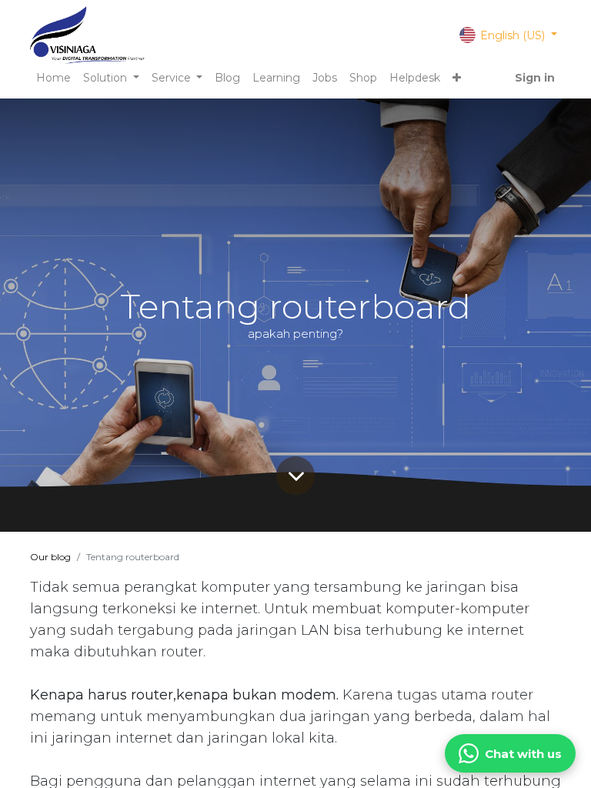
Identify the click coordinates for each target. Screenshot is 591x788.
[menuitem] (53, 78)
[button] (456, 78)
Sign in (535, 78)
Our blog (50, 557)
